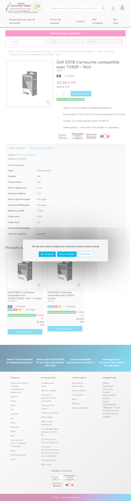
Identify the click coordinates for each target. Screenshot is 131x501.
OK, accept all (47, 254)
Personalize (85, 254)
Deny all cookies (66, 254)
